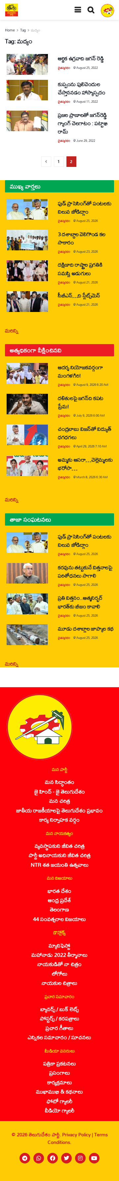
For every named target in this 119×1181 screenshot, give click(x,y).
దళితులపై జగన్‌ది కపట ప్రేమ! (80, 402)
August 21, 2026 (87, 282)
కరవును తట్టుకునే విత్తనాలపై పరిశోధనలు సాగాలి (85, 571)
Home (10, 30)
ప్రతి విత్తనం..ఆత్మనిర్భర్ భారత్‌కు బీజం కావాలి (80, 601)
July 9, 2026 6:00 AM (90, 415)
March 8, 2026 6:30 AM (92, 477)
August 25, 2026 (87, 221)
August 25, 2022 (87, 68)
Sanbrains (105, 1173)
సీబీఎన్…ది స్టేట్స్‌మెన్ (79, 295)
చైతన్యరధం (64, 68)
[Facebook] (52, 1158)
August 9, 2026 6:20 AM (92, 385)
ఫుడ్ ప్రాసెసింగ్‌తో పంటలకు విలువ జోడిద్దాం (84, 207)
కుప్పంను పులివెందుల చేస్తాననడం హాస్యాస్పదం (81, 88)
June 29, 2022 (85, 140)
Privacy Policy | (78, 1134)
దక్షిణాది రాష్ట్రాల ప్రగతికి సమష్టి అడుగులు (80, 268)
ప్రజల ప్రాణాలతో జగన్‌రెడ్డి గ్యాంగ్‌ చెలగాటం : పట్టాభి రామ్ (82, 123)
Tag (23, 30)
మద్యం (35, 30)
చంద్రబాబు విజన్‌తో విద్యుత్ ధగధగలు (84, 432)
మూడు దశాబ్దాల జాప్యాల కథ (86, 628)
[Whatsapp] (38, 1158)
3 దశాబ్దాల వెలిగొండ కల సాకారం (81, 238)
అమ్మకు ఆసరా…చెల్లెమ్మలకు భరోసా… (85, 463)
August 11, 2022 (87, 101)
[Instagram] (80, 1158)
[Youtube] (94, 1158)
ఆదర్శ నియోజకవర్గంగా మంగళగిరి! (80, 371)
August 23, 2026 (87, 251)
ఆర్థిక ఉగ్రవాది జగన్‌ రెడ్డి (81, 58)
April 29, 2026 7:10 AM (91, 446)
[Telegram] (25, 1158)
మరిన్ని (12, 330)
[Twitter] (66, 1158)
